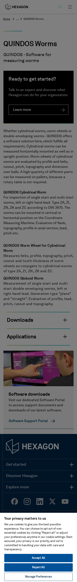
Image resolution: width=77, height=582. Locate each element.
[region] (38, 547)
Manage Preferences (38, 576)
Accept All (38, 558)
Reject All (38, 567)
